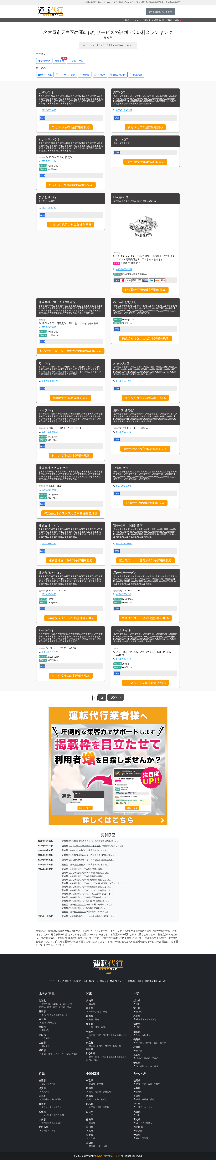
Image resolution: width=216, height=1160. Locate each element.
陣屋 (74, 1053)
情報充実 (60, 60)
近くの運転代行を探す (69, 981)
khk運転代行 (121, 197)
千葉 (114, 1035)
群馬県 (89, 1016)
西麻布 (92, 1045)
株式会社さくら (49, 526)
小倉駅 (157, 1083)
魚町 (63, 1115)
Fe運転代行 (120, 468)
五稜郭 (62, 1006)
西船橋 (92, 1035)
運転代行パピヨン (50, 573)
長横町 (53, 1014)
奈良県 (42, 1119)
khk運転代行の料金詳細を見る (145, 290)
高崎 (97, 1019)
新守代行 (119, 92)
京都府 (42, 1096)
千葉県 (89, 1031)
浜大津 (45, 1091)
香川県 (89, 1127)
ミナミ (50, 1107)
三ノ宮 (45, 1115)
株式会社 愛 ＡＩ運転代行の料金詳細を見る (71, 351)
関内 (97, 1056)
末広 (69, 1006)
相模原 (121, 1056)
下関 (91, 1115)
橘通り (149, 1122)
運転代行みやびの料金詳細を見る (145, 449)
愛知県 (147, 20)
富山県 (136, 1008)
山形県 (42, 1042)
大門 (55, 1006)
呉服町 (139, 1058)
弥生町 (100, 1083)
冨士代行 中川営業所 (128, 526)
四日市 (45, 1083)
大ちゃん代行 (122, 363)
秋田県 (42, 1034)
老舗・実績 (77, 60)
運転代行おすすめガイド (134, 20)
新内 (44, 1130)
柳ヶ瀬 (139, 1050)
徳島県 (89, 1119)
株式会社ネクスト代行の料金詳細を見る (70, 513)
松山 (138, 1138)
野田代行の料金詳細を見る (70, 398)
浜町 (152, 1099)
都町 (138, 1115)
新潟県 (136, 1000)
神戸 (57, 1115)
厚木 (114, 1056)
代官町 (98, 1091)
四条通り (46, 1099)
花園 (70, 1003)
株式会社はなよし (125, 302)
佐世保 (145, 1099)
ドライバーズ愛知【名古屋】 (87, 845)
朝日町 (92, 1083)
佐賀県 (136, 1088)
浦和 (103, 1027)
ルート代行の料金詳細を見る (71, 676)
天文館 (139, 1130)
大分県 (136, 1111)
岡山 (91, 1099)
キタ (44, 1107)
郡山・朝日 (47, 1053)
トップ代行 (46, 410)
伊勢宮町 (107, 1091)
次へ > (115, 697)
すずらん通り (45, 1006)
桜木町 (139, 1011)
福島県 (42, 1050)
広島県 (89, 1103)
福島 (68, 1053)
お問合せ (102, 981)
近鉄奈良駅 (55, 1122)
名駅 (142, 1066)
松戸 (99, 1035)
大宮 (91, 1027)
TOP (51, 981)
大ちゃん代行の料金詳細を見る (145, 398)
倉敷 (97, 1099)
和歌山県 (43, 1127)
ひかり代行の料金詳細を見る (145, 162)
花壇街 (100, 1045)
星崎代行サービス (125, 573)
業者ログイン (117, 981)
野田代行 (44, 363)
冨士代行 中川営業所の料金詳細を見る (145, 560)
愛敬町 (139, 1091)
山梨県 (136, 1031)
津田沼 (121, 1035)
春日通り (146, 1035)
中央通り (140, 1042)
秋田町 (92, 1122)
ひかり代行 (120, 139)
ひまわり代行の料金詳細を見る (70, 224)
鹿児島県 (138, 1127)
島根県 (89, 1088)
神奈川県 (91, 1053)
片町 (138, 1027)
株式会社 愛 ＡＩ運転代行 (58, 302)
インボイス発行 (66, 74)
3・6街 (63, 1003)
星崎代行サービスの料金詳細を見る (145, 618)
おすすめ (46, 60)
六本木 (108, 1045)
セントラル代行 (49, 139)
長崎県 (136, 1096)
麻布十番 (117, 1045)
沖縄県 (136, 1135)
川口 (97, 1027)
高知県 (89, 1142)
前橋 (91, 1019)
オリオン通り (95, 1011)
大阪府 (42, 1103)
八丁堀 (92, 1107)
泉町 (105, 1011)
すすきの (46, 1003)
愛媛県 (89, 1135)
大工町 (92, 1003)
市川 (109, 1035)
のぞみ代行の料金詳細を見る (71, 127)
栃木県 (89, 1008)
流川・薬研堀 (103, 1107)
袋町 (156, 1042)
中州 (144, 1083)
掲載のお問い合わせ (155, 981)
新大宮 (45, 1122)
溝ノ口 (89, 1059)
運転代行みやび (123, 410)
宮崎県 (136, 1119)
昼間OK (101, 74)
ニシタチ (140, 1122)
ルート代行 (46, 630)
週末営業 (137, 74)
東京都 (89, 1042)
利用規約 (89, 981)
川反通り (46, 1038)
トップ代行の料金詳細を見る (71, 455)
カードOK (46, 74)
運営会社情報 (134, 981)
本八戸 (45, 1014)
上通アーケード (143, 1107)
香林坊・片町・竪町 (145, 1019)
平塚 (109, 1056)
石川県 (136, 1016)
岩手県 (42, 1019)
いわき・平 (59, 1053)
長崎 (138, 1099)
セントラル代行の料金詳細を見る (71, 185)
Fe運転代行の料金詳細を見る (145, 503)
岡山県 (89, 1096)
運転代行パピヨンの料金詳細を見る (70, 618)
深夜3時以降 (119, 74)
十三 (57, 1107)
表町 (103, 1099)
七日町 (45, 1045)
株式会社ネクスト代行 (53, 468)
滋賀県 (42, 1088)
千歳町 (155, 1058)
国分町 (45, 1030)
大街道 (92, 1138)
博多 (138, 1083)
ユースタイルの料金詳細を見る (145, 683)
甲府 (138, 1035)
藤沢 (96, 1059)
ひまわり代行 (47, 197)
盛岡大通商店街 (49, 1022)
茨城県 (89, 1000)
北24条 (55, 1003)
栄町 (88, 1038)
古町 (138, 1003)
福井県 (136, 1023)
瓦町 (91, 1130)
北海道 (42, 1000)
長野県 (136, 1039)
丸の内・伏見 (152, 1066)
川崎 (103, 1056)
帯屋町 (92, 1146)
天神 (150, 1083)
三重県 (42, 1080)
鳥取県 (89, 1080)
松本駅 (163, 1042)
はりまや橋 (102, 1146)
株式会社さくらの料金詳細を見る (71, 560)
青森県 (42, 1011)
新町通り (61, 1014)
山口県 (89, 1111)
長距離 (86, 74)
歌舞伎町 (90, 1049)
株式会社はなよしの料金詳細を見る (145, 338)
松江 (91, 1091)
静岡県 (136, 1055)
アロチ (50, 1130)
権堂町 (149, 1042)
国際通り (146, 1138)
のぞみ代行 (46, 92)
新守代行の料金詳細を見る (145, 127)
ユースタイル (122, 630)
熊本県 (136, 1103)
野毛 (91, 1056)
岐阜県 (136, 1047)
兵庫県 (42, 1111)
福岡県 (136, 1080)
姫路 (52, 1115)
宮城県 (42, 1027)
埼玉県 (89, 1023)
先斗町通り (57, 1099)
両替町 (147, 1058)
